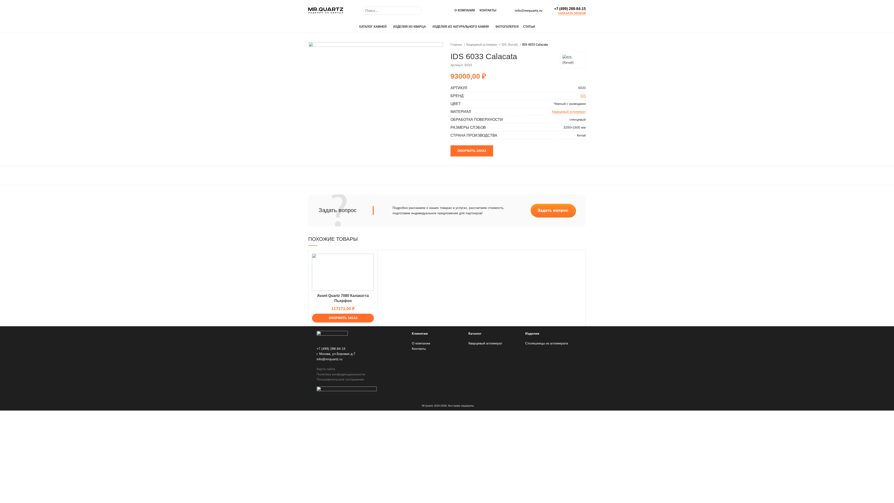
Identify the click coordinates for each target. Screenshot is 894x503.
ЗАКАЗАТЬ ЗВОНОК (572, 13)
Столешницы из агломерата (546, 343)
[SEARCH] (416, 10)
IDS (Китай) (510, 44)
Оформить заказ (471, 151)
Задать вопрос (553, 210)
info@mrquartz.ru (528, 10)
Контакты (419, 348)
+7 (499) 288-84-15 (570, 9)
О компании (421, 343)
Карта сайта (326, 369)
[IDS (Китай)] (573, 60)
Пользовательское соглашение (340, 379)
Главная (456, 44)
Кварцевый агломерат (482, 44)
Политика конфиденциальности (341, 374)
